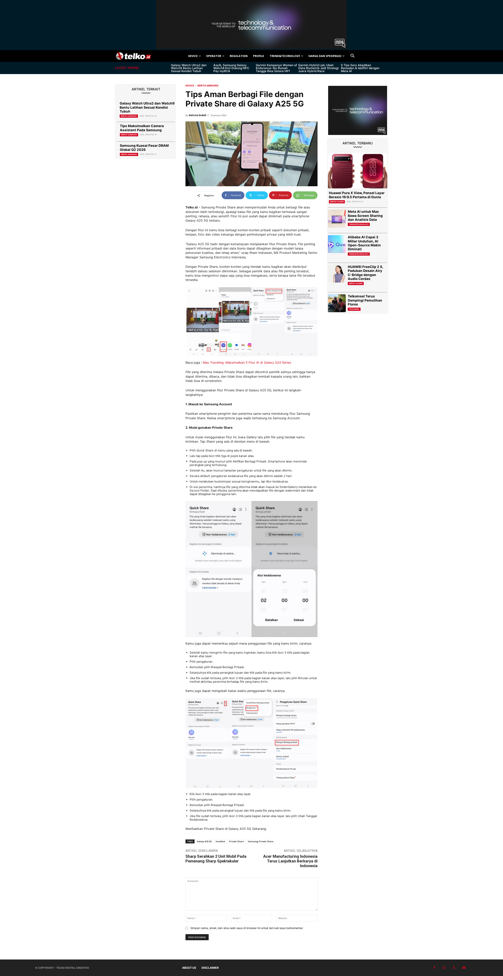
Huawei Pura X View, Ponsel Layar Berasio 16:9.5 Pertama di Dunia (357, 195)
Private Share (236, 841)
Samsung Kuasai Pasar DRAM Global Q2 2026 (144, 147)
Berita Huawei (337, 202)
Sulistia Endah (197, 115)
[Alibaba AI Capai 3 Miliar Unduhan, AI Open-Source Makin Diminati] (337, 244)
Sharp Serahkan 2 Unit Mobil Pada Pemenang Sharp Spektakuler (215, 858)
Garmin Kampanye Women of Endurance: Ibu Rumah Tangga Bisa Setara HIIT (276, 68)
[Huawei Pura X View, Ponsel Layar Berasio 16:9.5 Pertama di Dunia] (357, 170)
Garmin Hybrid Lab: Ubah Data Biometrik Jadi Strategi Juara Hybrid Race (318, 68)
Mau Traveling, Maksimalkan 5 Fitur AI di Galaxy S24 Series (247, 362)
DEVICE (189, 85)
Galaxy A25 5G (204, 841)
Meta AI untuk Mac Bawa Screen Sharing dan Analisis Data (365, 216)
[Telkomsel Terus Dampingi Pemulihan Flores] (337, 303)
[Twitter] (454, 968)
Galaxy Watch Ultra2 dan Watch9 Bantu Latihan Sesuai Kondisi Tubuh (189, 68)
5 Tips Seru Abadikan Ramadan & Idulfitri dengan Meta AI (360, 68)
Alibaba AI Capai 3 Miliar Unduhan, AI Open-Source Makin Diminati (364, 243)
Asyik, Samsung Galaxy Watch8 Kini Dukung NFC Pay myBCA (231, 68)
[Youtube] (464, 968)
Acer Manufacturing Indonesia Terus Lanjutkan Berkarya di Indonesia (290, 861)
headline (220, 841)
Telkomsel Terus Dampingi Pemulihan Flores (365, 300)
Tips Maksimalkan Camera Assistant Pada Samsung (142, 128)
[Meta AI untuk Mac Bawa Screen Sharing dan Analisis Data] (337, 218)
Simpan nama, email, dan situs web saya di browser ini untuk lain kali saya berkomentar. (246, 928)
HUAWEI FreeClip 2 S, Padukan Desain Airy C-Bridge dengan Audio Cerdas (365, 273)
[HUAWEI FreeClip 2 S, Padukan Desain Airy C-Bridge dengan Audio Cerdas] (337, 274)
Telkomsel (354, 309)
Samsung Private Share (261, 841)
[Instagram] (444, 968)
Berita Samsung (129, 116)
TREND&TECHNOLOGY (359, 224)
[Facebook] (434, 968)
